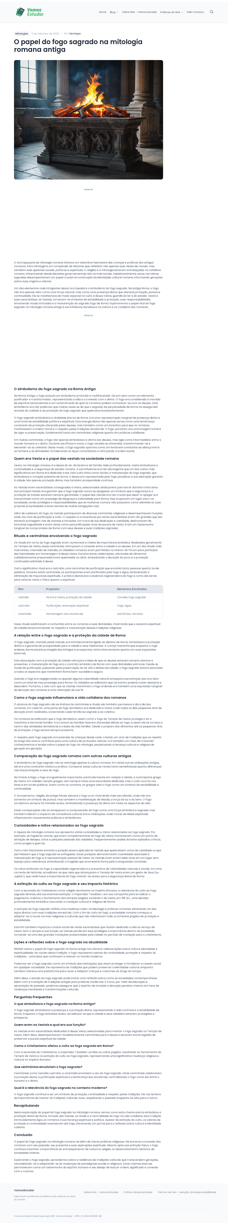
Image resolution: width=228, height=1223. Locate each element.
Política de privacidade (138, 1192)
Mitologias (21, 33)
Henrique (75, 33)
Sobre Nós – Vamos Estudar (139, 12)
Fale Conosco (195, 12)
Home (102, 12)
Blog (113, 12)
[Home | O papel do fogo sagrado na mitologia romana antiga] (37, 12)
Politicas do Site (170, 12)
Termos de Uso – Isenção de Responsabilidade (187, 1192)
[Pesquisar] (212, 12)
